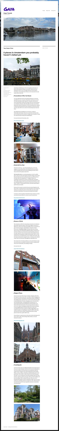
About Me (48, 10)
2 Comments (5, 96)
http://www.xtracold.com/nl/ (19, 197)
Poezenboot (5, 92)
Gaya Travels (8, 13)
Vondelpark (9, 94)
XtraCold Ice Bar (6, 95)
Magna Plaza (7, 91)
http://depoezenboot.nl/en (19, 120)
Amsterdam (5, 90)
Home (44, 10)
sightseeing (9, 92)
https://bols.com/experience (19, 248)
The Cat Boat (5, 93)
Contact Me (53, 10)
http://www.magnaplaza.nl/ (19, 320)
